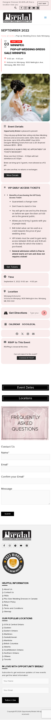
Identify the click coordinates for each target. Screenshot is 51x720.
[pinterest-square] (27, 546)
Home (3, 36)
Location (13, 291)
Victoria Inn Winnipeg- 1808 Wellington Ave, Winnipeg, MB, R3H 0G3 (25, 299)
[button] (42, 4)
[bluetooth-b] (15, 546)
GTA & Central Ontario (14, 624)
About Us (8, 589)
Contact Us (9, 592)
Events (11, 36)
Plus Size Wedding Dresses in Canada (20, 599)
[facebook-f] (4, 546)
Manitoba (8, 640)
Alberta (7, 647)
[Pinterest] (37, 7)
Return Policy (10, 602)
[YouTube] (33, 7)
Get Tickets (12, 267)
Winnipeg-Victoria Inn (12, 296)
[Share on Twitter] (22, 333)
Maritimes (8, 634)
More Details (12, 175)
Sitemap (7, 611)
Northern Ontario (11, 653)
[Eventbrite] (29, 7)
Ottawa (7, 656)
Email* (4, 464)
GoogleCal (28, 324)
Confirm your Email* (12, 476)
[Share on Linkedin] (27, 333)
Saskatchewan (10, 637)
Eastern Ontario (11, 631)
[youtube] (21, 546)
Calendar (14, 324)
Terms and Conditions (13, 608)
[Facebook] (21, 7)
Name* (5, 452)
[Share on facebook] (17, 333)
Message (6, 488)
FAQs (6, 595)
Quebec (7, 628)
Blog (6, 605)
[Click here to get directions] (44, 312)
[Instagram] (25, 7)
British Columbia (11, 643)
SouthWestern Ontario (14, 650)
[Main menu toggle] (45, 17)
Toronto (7, 659)
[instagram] (10, 546)
